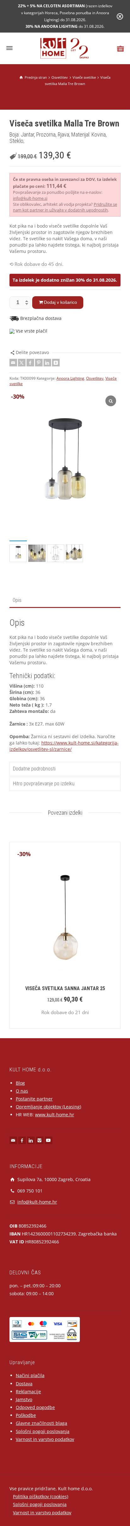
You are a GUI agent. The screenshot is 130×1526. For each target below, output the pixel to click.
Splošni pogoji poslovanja (42, 1431)
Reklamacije (28, 1391)
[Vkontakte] (56, 362)
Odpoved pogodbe (35, 1407)
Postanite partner (34, 1099)
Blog (20, 1083)
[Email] (13, 362)
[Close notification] (120, 16)
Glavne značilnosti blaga (41, 1423)
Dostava (24, 1384)
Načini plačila (30, 1375)
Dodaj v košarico (60, 302)
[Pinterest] (39, 362)
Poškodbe (26, 1415)
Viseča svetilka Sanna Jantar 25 (65, 988)
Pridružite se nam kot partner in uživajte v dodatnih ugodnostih (65, 207)
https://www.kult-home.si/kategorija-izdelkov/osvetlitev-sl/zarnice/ (64, 746)
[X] (22, 362)
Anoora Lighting (70, 378)
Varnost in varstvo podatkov (45, 1439)
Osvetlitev (94, 378)
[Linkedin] (47, 362)
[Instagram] (40, 1140)
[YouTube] (48, 1140)
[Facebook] (30, 362)
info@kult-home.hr (37, 1202)
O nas (22, 1091)
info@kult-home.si (30, 198)
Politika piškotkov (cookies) (40, 1496)
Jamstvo (24, 1399)
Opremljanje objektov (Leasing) (48, 1107)
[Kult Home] (65, 48)
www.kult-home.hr (54, 1115)
